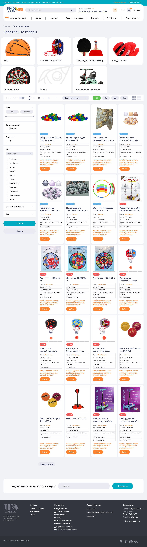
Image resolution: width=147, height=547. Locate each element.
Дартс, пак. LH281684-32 (50, 279)
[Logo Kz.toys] (15, 9)
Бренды (95, 18)
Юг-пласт (48, 144)
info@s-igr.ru (133, 517)
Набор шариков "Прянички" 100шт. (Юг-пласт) (77, 210)
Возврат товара (60, 515)
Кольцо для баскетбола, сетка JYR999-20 (101, 351)
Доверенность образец (63, 527)
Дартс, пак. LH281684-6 (104, 278)
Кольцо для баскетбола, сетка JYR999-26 (48, 351)
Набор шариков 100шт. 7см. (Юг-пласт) (50, 139)
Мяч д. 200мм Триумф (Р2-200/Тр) (50, 419)
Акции (38, 18)
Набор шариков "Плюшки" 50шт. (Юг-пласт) (129, 140)
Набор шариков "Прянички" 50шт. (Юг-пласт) (50, 210)
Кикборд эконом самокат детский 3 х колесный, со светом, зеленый (103, 422)
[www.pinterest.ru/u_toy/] (121, 541)
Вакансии (57, 518)
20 (97, 98)
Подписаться (123, 486)
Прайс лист (112, 18)
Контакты (59, 2)
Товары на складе (37, 509)
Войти (44, 169)
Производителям (48, 2)
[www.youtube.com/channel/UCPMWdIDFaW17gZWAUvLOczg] (131, 541)
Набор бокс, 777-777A (76, 418)
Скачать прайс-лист (133, 521)
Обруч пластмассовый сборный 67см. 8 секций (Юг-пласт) (103, 210)
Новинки (54, 18)
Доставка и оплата (20, 2)
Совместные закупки (62, 524)
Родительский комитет (63, 521)
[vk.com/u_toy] (136, 541)
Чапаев (127, 355)
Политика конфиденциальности (100, 512)
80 (115, 98)
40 (106, 98)
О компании (7, 2)
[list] (138, 98)
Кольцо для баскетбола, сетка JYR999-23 (75, 351)
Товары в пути (133, 18)
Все (124, 98)
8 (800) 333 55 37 (137, 509)
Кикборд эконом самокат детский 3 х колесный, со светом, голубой (129, 422)
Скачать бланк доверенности (65, 530)
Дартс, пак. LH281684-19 (76, 279)
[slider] (6, 116)
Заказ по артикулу (74, 18)
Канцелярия (35, 512)
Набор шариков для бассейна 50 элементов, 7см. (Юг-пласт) (76, 142)
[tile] (133, 98)
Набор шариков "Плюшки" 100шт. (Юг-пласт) (103, 140)
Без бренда (129, 214)
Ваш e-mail (4, 480)
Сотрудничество (35, 2)
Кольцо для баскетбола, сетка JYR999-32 (128, 280)
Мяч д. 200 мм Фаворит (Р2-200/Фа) (130, 349)
